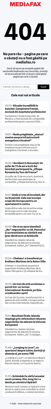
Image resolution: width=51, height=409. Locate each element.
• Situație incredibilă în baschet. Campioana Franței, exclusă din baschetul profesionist (25, 108)
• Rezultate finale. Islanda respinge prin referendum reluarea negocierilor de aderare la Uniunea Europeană (25, 320)
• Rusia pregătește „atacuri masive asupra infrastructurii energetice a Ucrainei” (24, 137)
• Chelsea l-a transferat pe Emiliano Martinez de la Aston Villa (25, 260)
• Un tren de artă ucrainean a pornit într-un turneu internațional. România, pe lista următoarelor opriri (24, 288)
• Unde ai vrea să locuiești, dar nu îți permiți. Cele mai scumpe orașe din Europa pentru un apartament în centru (25, 199)
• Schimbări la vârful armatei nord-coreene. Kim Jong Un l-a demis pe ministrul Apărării (24, 379)
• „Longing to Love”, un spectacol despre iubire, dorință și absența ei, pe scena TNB (25, 350)
